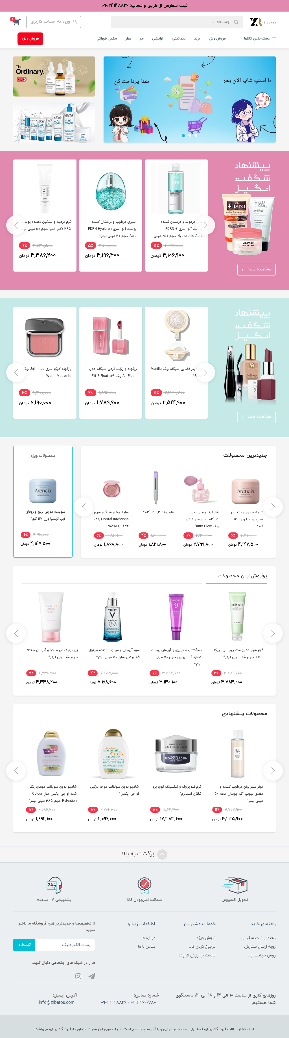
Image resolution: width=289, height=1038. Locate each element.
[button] (19, 22)
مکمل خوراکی (107, 38)
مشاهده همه (258, 269)
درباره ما (148, 938)
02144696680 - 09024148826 (128, 1003)
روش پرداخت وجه (261, 955)
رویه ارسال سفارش (260, 946)
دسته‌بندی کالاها (257, 38)
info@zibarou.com (57, 1003)
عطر (128, 38)
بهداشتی (179, 38)
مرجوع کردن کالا (202, 946)
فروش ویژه (217, 38)
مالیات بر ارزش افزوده (197, 955)
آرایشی (157, 38)
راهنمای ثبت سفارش (258, 938)
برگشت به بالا (139, 854)
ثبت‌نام (24, 945)
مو (142, 38)
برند (197, 38)
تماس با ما (146, 946)
